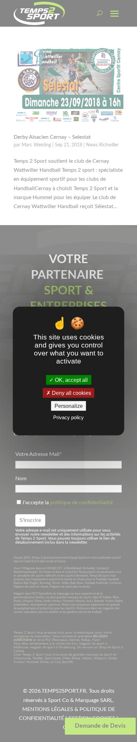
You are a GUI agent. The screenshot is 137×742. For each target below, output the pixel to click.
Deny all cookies (71, 393)
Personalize (69, 406)
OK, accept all (71, 380)
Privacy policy (68, 417)
